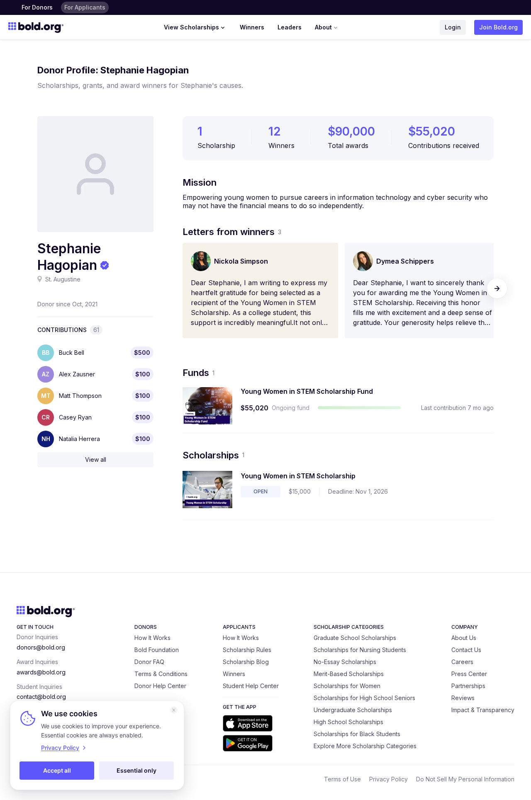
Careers (462, 661)
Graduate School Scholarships (355, 637)
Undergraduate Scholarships (353, 709)
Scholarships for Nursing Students (360, 649)
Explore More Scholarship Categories (365, 745)
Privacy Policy (388, 779)
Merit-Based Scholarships (349, 673)
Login (453, 27)
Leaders (290, 27)
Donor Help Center (160, 685)
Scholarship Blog (246, 661)
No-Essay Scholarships (345, 661)
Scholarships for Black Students (357, 733)
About (323, 27)
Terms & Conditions (161, 673)
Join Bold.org (498, 27)
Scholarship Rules (247, 649)
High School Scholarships (348, 721)
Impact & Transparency (482, 709)
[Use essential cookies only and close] (173, 710)
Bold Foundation (156, 649)
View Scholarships (191, 27)
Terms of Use (342, 779)
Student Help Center (251, 685)
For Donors (37, 7)
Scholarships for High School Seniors (364, 697)
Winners (252, 27)
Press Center (469, 673)
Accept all (57, 770)
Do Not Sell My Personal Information (465, 779)
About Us (463, 637)
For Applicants (84, 7)
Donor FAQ (149, 661)
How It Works (152, 637)
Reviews (463, 697)
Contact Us (466, 649)
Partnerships (468, 685)
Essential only (136, 770)
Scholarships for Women (347, 685)
